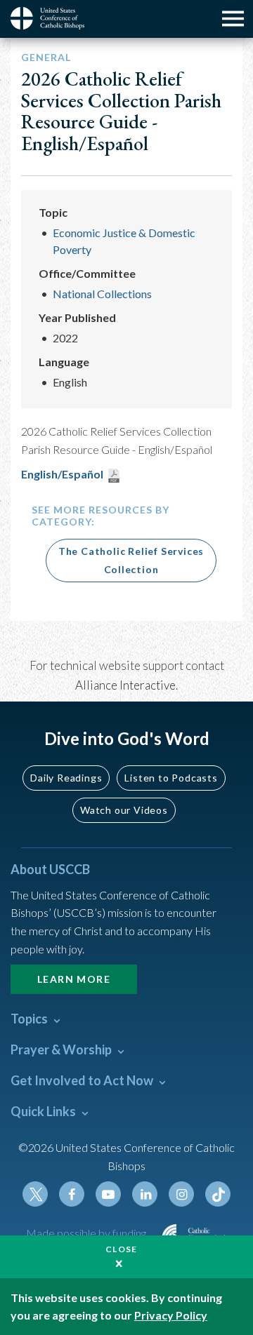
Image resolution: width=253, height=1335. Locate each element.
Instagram (181, 1194)
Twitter (35, 1194)
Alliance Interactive (125, 685)
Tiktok (218, 1194)
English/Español (62, 474)
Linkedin (144, 1194)
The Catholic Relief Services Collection (131, 560)
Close (121, 1249)
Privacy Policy (170, 1315)
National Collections (102, 293)
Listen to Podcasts (170, 778)
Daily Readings (66, 778)
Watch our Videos (124, 810)
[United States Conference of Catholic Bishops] (53, 18)
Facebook (71, 1194)
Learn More (73, 979)
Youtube (108, 1194)
